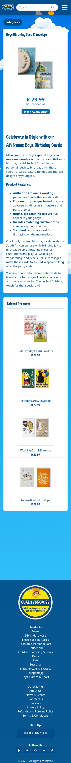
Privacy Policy (35, 707)
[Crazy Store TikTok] (52, 750)
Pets (35, 660)
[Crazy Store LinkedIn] (44, 750)
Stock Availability (36, 112)
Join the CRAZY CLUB (36, 733)
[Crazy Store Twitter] (27, 750)
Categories (13, 22)
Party (35, 656)
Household (35, 648)
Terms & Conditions (35, 715)
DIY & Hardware (35, 635)
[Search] (52, 7)
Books (36, 631)
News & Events (35, 695)
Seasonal (35, 664)
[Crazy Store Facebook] (19, 750)
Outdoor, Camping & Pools (35, 652)
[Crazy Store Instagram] (35, 750)
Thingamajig (35, 673)
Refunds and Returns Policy (35, 711)
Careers (36, 703)
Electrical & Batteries (35, 640)
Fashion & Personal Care (36, 644)
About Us (35, 691)
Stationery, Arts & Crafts (35, 669)
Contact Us (35, 699)
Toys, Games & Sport (35, 677)
